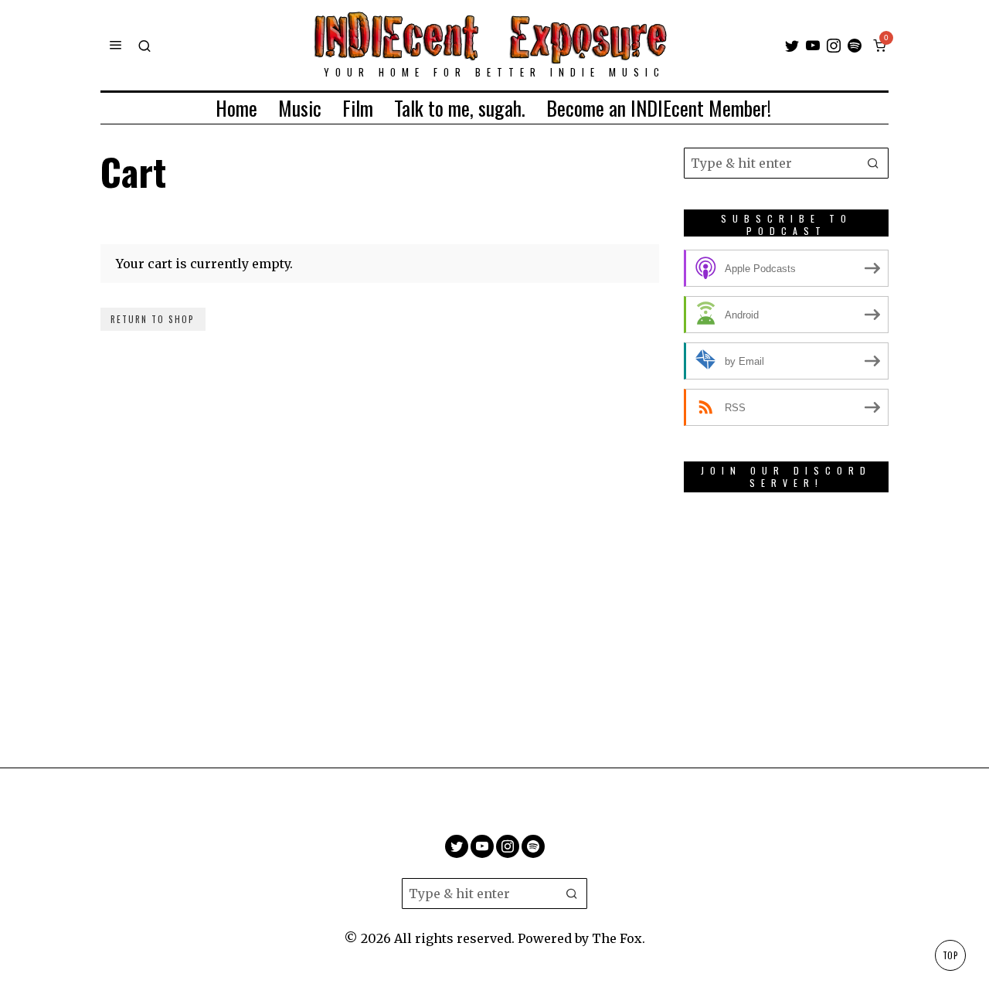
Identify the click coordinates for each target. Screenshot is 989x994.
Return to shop (152, 319)
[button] (873, 163)
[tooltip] (792, 45)
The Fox (617, 938)
